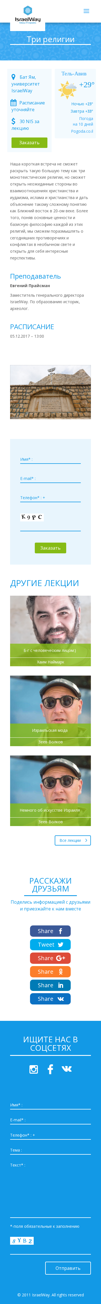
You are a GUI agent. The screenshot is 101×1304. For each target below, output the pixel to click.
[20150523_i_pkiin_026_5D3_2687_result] (50, 419)
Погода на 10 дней (83, 121)
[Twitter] (50, 944)
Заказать (29, 142)
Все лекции (70, 840)
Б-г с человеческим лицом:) (50, 650)
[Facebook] (50, 931)
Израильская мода (50, 730)
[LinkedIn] (50, 985)
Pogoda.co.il (82, 131)
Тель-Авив (73, 73)
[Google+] (50, 958)
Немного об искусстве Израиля (50, 810)
